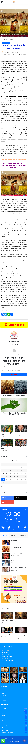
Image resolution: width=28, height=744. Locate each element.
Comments (23, 535)
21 (17, 476)
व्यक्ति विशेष (14, 540)
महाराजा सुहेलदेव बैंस (16, 547)
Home (4, 39)
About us (3, 693)
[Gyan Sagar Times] (14, 2)
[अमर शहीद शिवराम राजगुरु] (5, 669)
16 (25, 473)
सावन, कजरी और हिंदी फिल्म (6, 433)
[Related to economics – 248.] (23, 680)
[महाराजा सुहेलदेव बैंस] (6, 549)
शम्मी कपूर (17, 433)
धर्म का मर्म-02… (15, 560)
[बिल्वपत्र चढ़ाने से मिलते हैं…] (7, 615)
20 (14, 476)
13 (14, 473)
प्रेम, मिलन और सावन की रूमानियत (7, 447)
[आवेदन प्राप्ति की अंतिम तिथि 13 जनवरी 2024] (6, 569)
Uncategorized (5, 730)
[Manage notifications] (24, 740)
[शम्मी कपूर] (21, 428)
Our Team (3, 698)
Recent (13, 535)
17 (3, 476)
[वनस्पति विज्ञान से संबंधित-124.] (6, 556)
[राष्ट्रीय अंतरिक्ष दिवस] (23, 675)
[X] (15, 344)
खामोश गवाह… (18, 620)
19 (10, 476)
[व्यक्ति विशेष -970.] (7, 630)
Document (3, 695)
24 (3, 479)
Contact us (3, 700)
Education (4, 708)
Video (3, 715)
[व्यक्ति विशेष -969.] (14, 680)
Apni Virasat (5, 722)
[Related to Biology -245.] (21, 630)
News (3, 710)
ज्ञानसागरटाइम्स (6, 52)
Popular (4, 535)
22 (21, 476)
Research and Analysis (7, 732)
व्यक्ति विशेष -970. (5, 635)
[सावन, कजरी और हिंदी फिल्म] (7, 428)
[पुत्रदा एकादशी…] (5, 680)
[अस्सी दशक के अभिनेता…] (21, 442)
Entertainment (9, 39)
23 (25, 476)
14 (17, 473)
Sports (3, 727)
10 (3, 473)
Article (3, 713)
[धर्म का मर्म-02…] (6, 563)
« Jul (2, 486)
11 (6, 473)
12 (10, 473)
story (3, 718)
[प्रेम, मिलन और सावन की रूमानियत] (7, 442)
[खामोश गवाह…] (21, 615)
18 (6, 476)
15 (21, 473)
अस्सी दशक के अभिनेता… (20, 447)
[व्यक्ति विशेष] (6, 542)
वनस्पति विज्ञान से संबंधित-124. (18, 554)
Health (3, 720)
